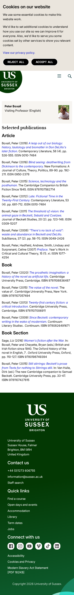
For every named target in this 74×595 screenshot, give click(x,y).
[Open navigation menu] (59, 76)
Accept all (44, 62)
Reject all (16, 62)
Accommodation (19, 511)
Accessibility (16, 555)
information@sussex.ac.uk (25, 476)
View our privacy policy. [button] (19, 52)
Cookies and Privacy (21, 561)
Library (12, 517)
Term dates (15, 523)
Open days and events (22, 504)
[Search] (69, 79)
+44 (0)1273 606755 (21, 470)
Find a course (17, 498)
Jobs (11, 529)
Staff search (16, 482)
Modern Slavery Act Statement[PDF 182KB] (28, 570)
